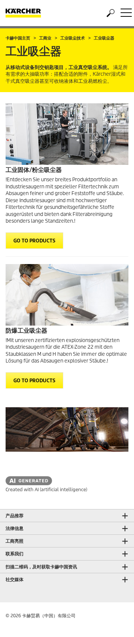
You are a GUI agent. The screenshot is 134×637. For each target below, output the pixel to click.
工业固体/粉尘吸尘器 (34, 170)
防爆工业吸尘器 (26, 331)
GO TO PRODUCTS (34, 241)
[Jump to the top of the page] (115, 622)
